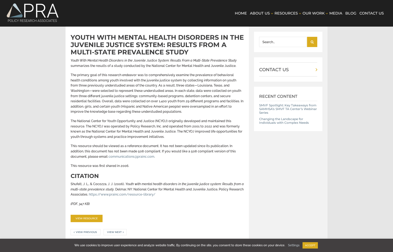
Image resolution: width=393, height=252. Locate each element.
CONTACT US (274, 69)
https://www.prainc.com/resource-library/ (122, 194)
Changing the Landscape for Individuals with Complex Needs (284, 121)
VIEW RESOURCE (87, 218)
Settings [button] (293, 245)
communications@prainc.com (131, 157)
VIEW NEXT (114, 232)
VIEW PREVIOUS (86, 232)
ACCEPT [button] (310, 245)
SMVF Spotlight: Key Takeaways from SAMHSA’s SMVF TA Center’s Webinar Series (288, 109)
